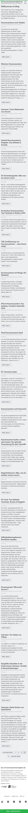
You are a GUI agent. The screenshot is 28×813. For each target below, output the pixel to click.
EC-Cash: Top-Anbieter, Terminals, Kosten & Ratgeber (13, 500)
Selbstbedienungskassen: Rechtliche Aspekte (11, 538)
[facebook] (26, 802)
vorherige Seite (8, 752)
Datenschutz (14, 796)
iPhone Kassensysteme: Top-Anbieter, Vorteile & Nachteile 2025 (12, 306)
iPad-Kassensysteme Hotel (12, 333)
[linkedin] (20, 802)
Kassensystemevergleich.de (12, 2)
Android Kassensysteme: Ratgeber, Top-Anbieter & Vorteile (11, 142)
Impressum (7, 796)
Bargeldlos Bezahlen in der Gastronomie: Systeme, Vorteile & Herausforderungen (14, 666)
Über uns (22, 796)
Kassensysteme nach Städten (13, 23)
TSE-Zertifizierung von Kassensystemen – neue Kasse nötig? (13, 244)
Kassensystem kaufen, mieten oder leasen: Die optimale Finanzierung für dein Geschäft (13, 442)
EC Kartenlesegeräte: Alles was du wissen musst (13, 177)
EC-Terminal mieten (9, 372)
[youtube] (2, 802)
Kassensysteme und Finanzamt (13, 409)
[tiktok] (14, 802)
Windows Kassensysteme (11, 64)
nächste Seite (15, 756)
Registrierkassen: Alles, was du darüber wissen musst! (13, 474)
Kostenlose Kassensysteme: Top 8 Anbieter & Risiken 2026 (13, 212)
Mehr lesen (5, 57)
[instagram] (8, 802)
